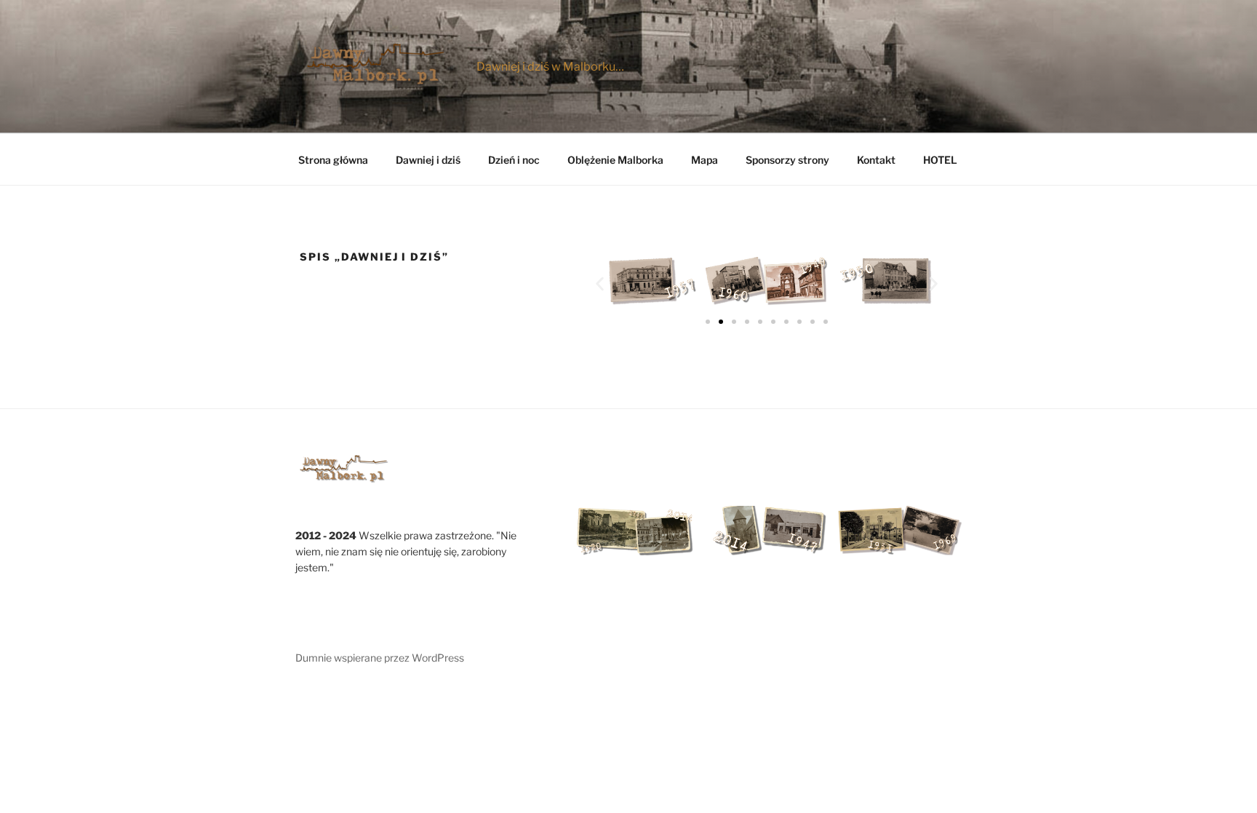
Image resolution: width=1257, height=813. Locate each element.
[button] (600, 283)
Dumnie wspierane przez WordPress (379, 657)
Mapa (704, 160)
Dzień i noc (514, 160)
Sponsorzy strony (787, 160)
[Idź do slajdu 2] (721, 322)
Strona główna (333, 160)
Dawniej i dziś (428, 160)
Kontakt (876, 160)
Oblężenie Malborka (615, 160)
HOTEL (940, 160)
